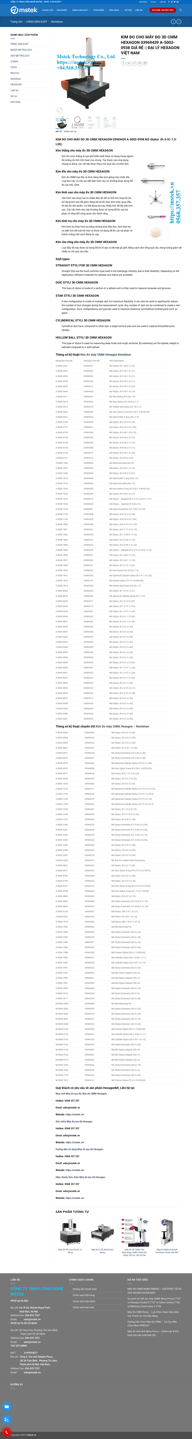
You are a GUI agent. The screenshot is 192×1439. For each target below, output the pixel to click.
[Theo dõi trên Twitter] (175, 2)
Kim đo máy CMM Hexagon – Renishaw (122, 726)
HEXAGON (15, 84)
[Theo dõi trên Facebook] (169, 2)
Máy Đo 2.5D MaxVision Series (103, 1251)
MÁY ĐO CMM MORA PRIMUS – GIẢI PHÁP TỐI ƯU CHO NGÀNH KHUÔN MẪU (154, 1291)
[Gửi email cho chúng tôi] (177, 2)
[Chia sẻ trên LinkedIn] (145, 63)
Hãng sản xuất (80, 10)
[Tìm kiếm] (180, 10)
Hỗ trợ (128, 10)
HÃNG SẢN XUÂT (19, 44)
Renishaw (57, 21)
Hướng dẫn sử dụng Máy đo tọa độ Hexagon (79, 1149)
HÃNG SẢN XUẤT (36, 21)
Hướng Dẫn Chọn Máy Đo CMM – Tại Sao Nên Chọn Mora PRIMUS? (152, 1323)
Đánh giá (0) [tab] (70, 131)
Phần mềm (98, 10)
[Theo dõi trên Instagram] (172, 2)
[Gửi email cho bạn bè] (134, 63)
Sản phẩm (62, 10)
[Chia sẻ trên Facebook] (123, 63)
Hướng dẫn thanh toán (85, 1289)
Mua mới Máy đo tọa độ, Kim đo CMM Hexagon (81, 1093)
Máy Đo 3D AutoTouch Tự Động (70, 1251)
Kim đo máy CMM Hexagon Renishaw (105, 354)
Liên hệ (163, 2)
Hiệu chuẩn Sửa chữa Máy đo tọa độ (76, 1177)
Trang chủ (47, 10)
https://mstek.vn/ (75, 1114)
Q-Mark (14, 61)
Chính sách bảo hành (84, 1301)
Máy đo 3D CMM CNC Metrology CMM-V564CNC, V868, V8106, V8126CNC (134, 1252)
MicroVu (14, 73)
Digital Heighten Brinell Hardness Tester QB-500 (167, 1251)
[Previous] (60, 73)
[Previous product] (178, 21)
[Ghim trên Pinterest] (139, 63)
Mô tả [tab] (59, 131)
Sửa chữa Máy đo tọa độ (69, 1121)
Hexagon (87, 1121)
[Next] (111, 73)
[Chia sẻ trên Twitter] (128, 63)
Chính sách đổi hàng (84, 1295)
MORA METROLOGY (21, 49)
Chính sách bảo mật (83, 1307)
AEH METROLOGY (20, 55)
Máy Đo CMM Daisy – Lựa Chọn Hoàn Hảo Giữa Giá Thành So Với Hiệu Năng (153, 1314)
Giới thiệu (143, 2)
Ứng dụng (114, 10)
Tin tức (153, 2)
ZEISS (13, 67)
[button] (60, 110)
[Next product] (173, 21)
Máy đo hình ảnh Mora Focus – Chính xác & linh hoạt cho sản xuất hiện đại (153, 1333)
